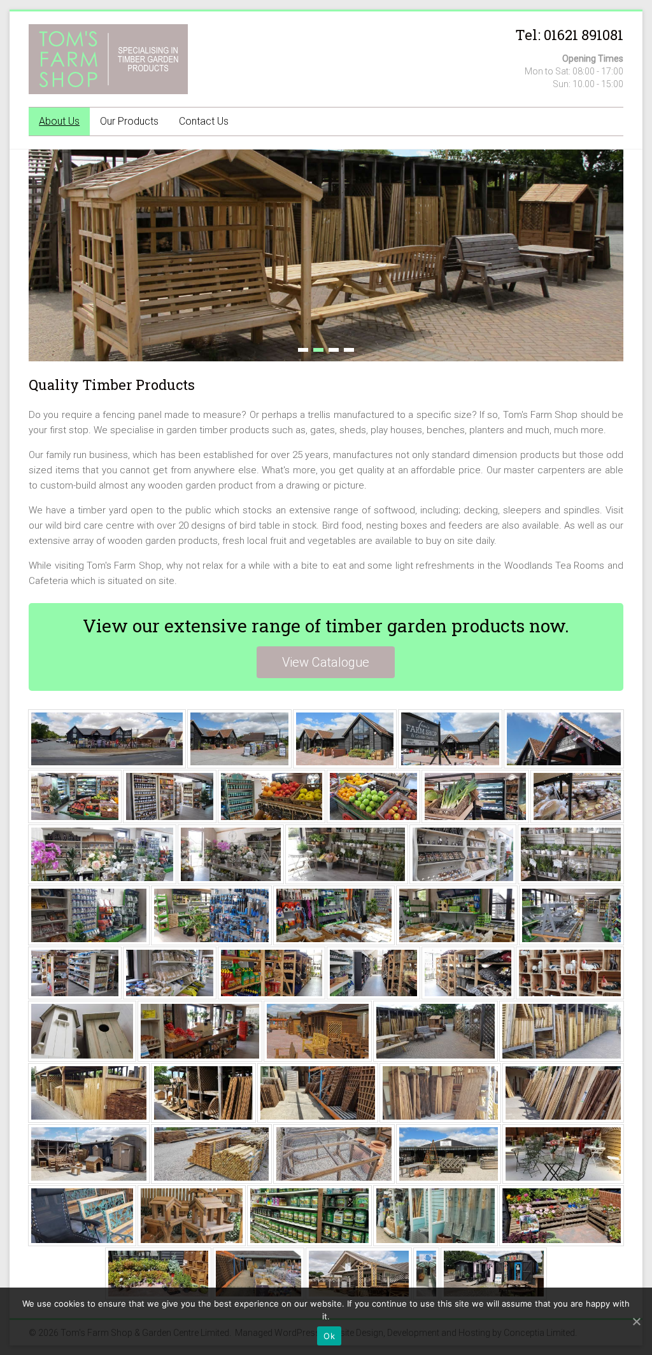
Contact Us (204, 121)
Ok (329, 1336)
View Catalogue (325, 662)
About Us (59, 121)
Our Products (129, 121)
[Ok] (636, 1321)
